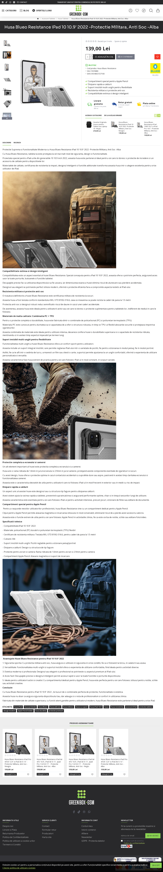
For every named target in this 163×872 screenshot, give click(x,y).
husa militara (68, 707)
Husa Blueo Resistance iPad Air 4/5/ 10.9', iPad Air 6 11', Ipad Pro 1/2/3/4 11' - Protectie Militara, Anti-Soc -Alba (49, 762)
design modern (9, 711)
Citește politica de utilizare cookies (19, 868)
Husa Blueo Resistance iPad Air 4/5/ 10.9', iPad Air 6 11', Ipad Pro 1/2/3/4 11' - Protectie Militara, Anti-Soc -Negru (81, 762)
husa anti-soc (55, 707)
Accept (157, 865)
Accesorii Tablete (48, 18)
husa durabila (40, 711)
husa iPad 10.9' (96, 707)
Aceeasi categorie (93, 115)
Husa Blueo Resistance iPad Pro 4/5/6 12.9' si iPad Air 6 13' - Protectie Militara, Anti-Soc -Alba (114, 762)
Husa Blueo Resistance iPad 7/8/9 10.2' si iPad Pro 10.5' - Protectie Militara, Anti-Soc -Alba (151, 127)
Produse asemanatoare (81, 723)
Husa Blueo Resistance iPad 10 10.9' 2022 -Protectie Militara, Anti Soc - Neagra (126, 126)
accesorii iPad (131, 707)
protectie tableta (145, 707)
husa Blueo (43, 707)
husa (106, 707)
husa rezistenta (117, 707)
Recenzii (17, 143)
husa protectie (30, 707)
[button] (7, 37)
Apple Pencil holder (25, 711)
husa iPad (18, 707)
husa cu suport (81, 707)
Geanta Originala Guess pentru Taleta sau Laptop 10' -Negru (100, 125)
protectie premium (56, 711)
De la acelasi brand (113, 115)
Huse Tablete (63, 18)
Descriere (7, 143)
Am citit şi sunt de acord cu (134, 842)
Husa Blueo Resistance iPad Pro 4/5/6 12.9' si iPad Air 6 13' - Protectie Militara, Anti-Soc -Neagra (18, 762)
